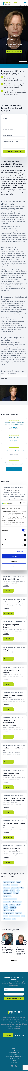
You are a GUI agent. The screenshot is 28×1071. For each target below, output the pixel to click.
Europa (6, 890)
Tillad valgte (14, 561)
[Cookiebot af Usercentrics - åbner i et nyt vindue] (19, 503)
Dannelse (6, 885)
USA (14, 918)
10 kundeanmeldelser (23, 60)
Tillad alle (14, 556)
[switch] (24, 535)
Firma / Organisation (8, 135)
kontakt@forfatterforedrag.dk (14, 1056)
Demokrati (6, 887)
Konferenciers (17, 902)
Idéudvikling (7, 896)
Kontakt (8, 1035)
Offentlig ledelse (8, 913)
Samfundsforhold (15, 916)
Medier (6, 907)
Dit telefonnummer (8, 129)
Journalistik (7, 902)
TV (23, 916)
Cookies (14, 1060)
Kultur (5, 904)
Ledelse (12, 904)
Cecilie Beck (7, 947)
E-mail (5, 124)
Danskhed (14, 885)
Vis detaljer (20, 551)
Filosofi (12, 890)
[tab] (12, 960)
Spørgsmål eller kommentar (10, 141)
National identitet (9, 910)
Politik (5, 916)
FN (18, 890)
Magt (18, 904)
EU (22, 887)
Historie (16, 893)
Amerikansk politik (9, 882)
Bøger (18, 882)
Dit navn (5, 118)
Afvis (14, 566)
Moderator (13, 907)
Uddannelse (7, 918)
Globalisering (7, 893)
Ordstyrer (18, 913)
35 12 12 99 (20, 1035)
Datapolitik (14, 1062)
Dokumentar (15, 887)
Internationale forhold (10, 899)
